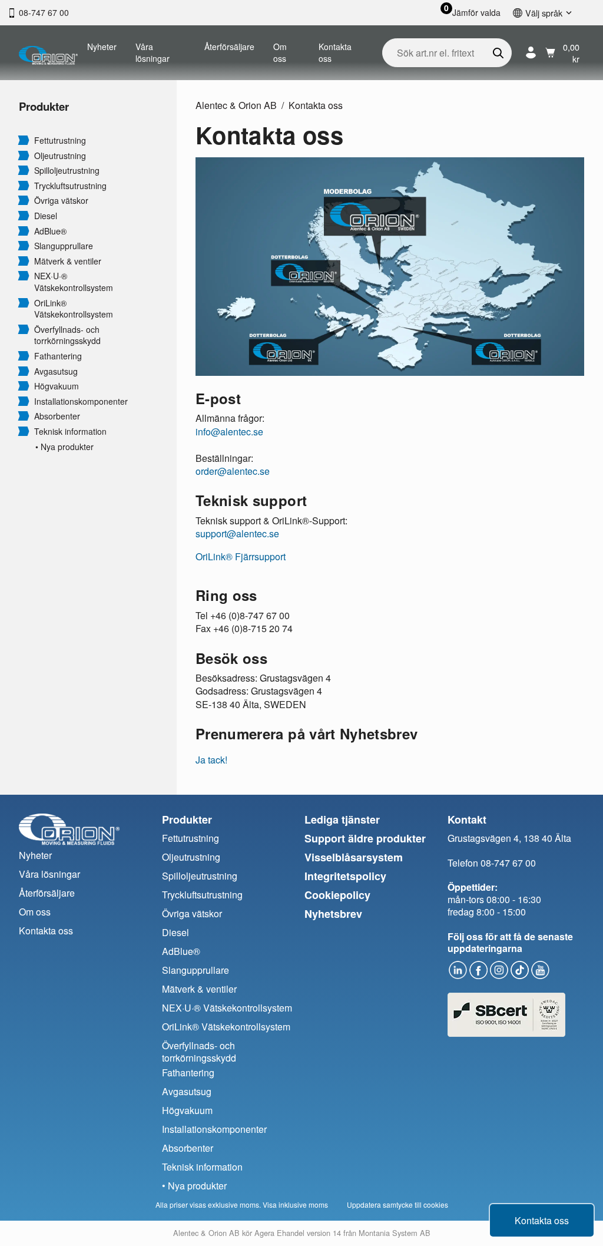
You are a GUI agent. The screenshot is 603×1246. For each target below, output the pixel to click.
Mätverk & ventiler (67, 261)
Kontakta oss (335, 52)
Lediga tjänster (342, 819)
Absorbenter (57, 416)
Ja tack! (211, 759)
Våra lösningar (152, 52)
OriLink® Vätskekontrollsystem (73, 309)
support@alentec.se (237, 533)
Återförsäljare (229, 46)
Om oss (280, 52)
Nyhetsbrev (333, 913)
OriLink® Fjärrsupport (241, 556)
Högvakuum (56, 386)
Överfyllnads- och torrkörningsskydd (67, 335)
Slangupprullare (63, 246)
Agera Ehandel (279, 1232)
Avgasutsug (56, 371)
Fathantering (58, 356)
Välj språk (543, 12)
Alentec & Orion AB (236, 105)
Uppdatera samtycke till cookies (397, 1204)
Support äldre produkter (365, 838)
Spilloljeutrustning (67, 170)
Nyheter (102, 46)
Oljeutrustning (60, 155)
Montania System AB (394, 1232)
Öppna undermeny (23, 139)
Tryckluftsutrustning (70, 185)
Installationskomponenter (81, 401)
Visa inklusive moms (295, 1204)
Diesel (45, 216)
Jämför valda (476, 12)
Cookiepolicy (337, 895)
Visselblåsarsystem (353, 857)
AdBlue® (50, 231)
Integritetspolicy (345, 876)
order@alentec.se (233, 471)
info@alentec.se (229, 431)
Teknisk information (70, 431)
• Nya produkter (64, 446)
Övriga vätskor (61, 200)
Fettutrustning (60, 140)
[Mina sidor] (531, 52)
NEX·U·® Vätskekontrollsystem (73, 281)
